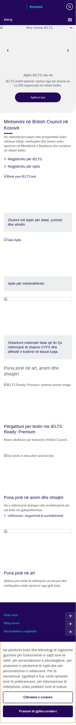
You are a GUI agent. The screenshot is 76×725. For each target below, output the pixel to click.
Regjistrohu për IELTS (25, 159)
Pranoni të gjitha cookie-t (38, 711)
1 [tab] (71, 28)
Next (68, 50)
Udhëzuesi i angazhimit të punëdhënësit (35, 515)
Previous (8, 50)
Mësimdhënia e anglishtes (20, 631)
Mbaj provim (12, 623)
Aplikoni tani (38, 97)
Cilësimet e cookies (37, 697)
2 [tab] (73, 28)
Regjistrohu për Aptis (24, 166)
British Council (14, 7)
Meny (8, 20)
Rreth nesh (11, 615)
